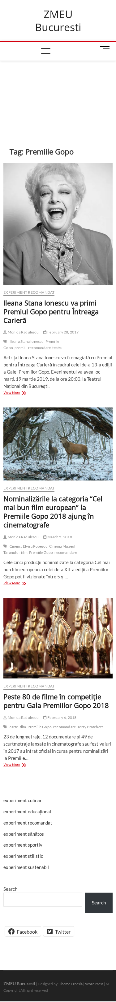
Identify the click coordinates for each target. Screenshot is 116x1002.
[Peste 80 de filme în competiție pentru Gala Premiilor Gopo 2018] (58, 638)
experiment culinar (22, 800)
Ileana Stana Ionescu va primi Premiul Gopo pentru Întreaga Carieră (51, 311)
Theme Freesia (71, 983)
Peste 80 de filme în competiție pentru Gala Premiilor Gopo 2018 (56, 701)
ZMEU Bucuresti (58, 21)
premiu (21, 347)
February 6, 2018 (61, 717)
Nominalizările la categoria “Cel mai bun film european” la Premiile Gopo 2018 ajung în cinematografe (52, 511)
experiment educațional (27, 811)
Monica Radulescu (22, 332)
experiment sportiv (22, 845)
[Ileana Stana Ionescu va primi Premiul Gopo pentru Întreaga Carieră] (58, 224)
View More (17, 393)
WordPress (94, 983)
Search (10, 889)
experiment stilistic (23, 856)
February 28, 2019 (63, 332)
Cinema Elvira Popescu (29, 546)
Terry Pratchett (90, 726)
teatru (57, 347)
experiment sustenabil (26, 867)
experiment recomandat (28, 292)
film (24, 552)
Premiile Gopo (41, 552)
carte (14, 726)
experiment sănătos (23, 834)
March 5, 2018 (59, 537)
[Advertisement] (58, 94)
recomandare (39, 347)
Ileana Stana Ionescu (27, 341)
